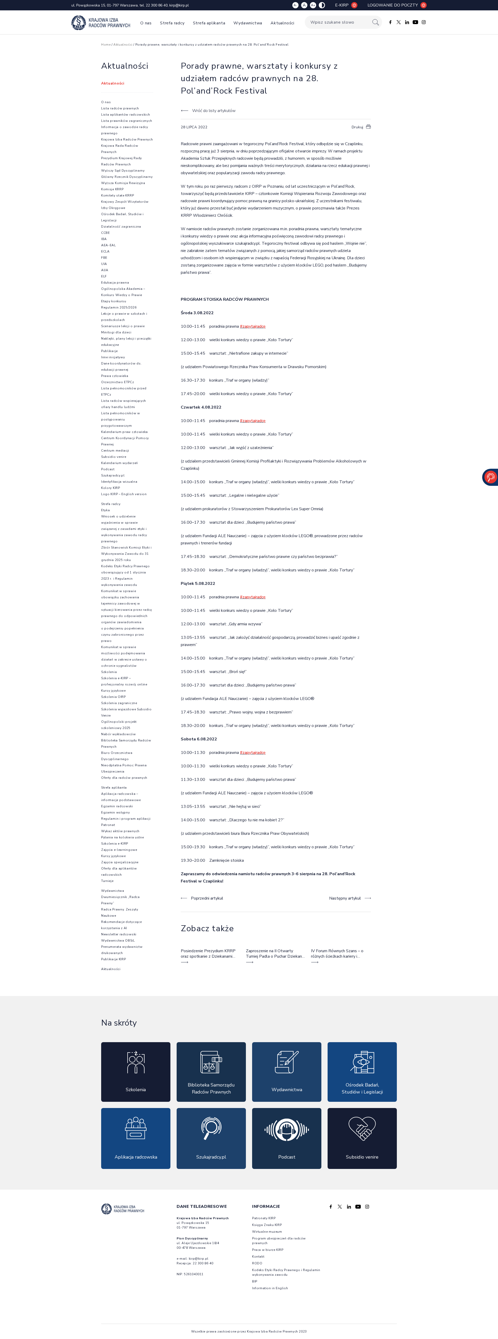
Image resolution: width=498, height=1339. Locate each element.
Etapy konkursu (113, 301)
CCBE (105, 233)
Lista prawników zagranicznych (126, 121)
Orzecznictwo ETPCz (117, 382)
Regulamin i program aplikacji (125, 819)
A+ (313, 5)
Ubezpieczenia (113, 771)
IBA (104, 239)
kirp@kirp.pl (179, 5)
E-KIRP (342, 5)
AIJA (104, 270)
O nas (146, 23)
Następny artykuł (345, 898)
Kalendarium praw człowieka (124, 432)
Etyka (105, 510)
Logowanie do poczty (393, 5)
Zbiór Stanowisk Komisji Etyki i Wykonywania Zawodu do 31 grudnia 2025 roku (126, 553)
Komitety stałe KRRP (117, 195)
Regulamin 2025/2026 (118, 307)
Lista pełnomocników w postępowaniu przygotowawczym (120, 419)
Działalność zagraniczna (121, 227)
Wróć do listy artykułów (213, 111)
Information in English (270, 1288)
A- (295, 5)
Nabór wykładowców (118, 734)
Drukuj (357, 127)
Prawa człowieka (114, 376)
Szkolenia (109, 672)
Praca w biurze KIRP (267, 1250)
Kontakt (258, 1256)
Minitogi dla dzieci (116, 332)
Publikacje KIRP (113, 959)
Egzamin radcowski (117, 806)
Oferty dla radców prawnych (124, 778)
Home (105, 45)
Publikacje (109, 351)
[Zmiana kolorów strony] (322, 5)
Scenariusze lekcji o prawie (123, 326)
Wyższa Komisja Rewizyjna (123, 183)
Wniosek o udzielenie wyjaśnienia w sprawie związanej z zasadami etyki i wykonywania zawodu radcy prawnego (124, 528)
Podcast (108, 469)
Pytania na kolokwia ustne (122, 837)
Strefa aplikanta (209, 23)
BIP (254, 1281)
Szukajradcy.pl (113, 475)
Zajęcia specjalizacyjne (120, 862)
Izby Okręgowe (113, 208)
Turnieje (107, 881)
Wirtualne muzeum (267, 1232)
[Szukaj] (375, 22)
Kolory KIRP (110, 488)
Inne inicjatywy (113, 357)
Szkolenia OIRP (113, 697)
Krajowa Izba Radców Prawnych (127, 139)
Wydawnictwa (247, 23)
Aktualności (282, 23)
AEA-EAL (108, 245)
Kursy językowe (113, 691)
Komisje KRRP (112, 189)
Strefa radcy (172, 23)
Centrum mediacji (115, 450)
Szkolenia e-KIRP (114, 844)
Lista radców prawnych (120, 108)
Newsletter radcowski (118, 934)
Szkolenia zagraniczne (119, 703)
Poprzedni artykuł (207, 898)
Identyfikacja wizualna (119, 482)
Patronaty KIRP (263, 1218)
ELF (104, 276)
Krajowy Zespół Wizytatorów (125, 202)
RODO (257, 1263)
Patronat (108, 825)
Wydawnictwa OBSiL (118, 940)
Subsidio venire (113, 457)
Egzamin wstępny (115, 812)
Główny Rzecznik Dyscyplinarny (127, 177)
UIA (104, 264)
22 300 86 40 (157, 5)
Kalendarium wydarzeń (119, 463)
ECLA (105, 251)
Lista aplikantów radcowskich (125, 115)
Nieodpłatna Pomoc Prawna (124, 765)
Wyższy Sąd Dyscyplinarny (123, 171)
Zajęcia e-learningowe (119, 850)
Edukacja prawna (115, 283)
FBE (104, 258)
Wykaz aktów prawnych (120, 831)
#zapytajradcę (253, 326)
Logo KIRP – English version (124, 494)
